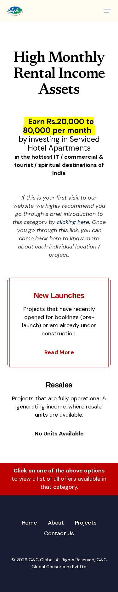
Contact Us (59, 533)
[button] (107, 11)
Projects (86, 522)
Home (29, 522)
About (56, 522)
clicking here (73, 222)
